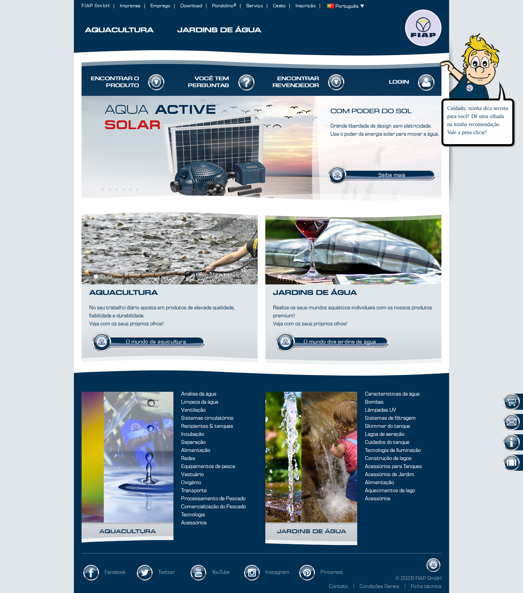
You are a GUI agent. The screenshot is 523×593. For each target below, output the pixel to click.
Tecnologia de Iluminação (393, 450)
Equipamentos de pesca (208, 466)
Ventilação (193, 410)
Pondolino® (224, 6)
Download (191, 6)
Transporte (194, 491)
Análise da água (198, 394)
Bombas (374, 402)
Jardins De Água (311, 531)
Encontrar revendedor (296, 82)
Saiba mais (391, 175)
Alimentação (195, 450)
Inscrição (306, 6)
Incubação (192, 434)
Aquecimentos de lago (390, 491)
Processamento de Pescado (213, 499)
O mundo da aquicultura (156, 341)
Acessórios (194, 523)
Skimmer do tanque (387, 426)
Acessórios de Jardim (389, 474)
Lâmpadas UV (380, 410)
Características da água (392, 394)
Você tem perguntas (208, 82)
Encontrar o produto (115, 82)
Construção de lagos (388, 458)
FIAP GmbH (96, 6)
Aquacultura (127, 531)
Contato (338, 586)
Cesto (279, 6)
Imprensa (130, 6)
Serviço (254, 6)
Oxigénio (191, 483)
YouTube (221, 572)
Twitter (166, 572)
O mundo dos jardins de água (340, 341)
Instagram (277, 572)
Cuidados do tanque (387, 442)
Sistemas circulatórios (207, 418)
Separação (193, 442)
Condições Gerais (380, 586)
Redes (188, 458)
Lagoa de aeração (384, 434)
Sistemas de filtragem (390, 418)
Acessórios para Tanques (393, 466)
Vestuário (192, 474)
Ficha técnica (426, 586)
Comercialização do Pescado (213, 507)
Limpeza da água (199, 402)
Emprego (160, 6)
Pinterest (331, 572)
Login (399, 82)
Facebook (115, 572)
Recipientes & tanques (207, 426)
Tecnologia (193, 515)
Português (346, 6)
